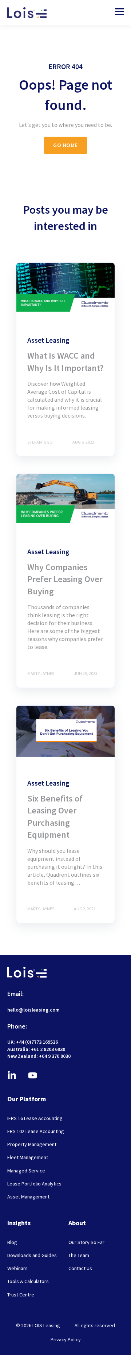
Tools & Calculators (28, 1281)
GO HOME (65, 145)
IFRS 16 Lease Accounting (35, 1118)
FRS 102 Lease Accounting (35, 1131)
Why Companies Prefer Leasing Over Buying (65, 579)
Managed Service (26, 1171)
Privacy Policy (66, 1339)
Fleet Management (27, 1157)
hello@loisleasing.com (33, 1009)
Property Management (31, 1144)
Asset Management (28, 1197)
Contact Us (80, 1268)
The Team (78, 1255)
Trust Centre (20, 1295)
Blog (12, 1242)
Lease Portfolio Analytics (34, 1184)
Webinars (17, 1268)
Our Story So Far (86, 1242)
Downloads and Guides (32, 1255)
